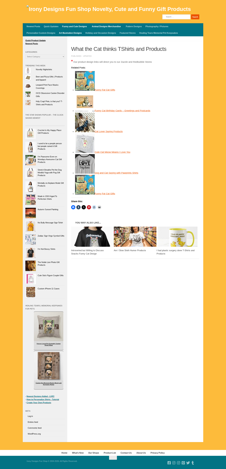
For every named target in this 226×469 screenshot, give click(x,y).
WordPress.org (34, 434)
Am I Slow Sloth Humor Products (130, 250)
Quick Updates (51, 26)
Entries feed (33, 422)
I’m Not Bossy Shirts (46, 249)
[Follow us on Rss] (197, 463)
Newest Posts (33, 26)
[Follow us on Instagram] (178, 463)
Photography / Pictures (156, 26)
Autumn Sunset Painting (48, 209)
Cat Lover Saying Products (109, 131)
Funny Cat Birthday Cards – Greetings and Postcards (122, 110)
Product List (110, 453)
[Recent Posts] (55, 123)
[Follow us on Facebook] (169, 463)
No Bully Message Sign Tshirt (50, 222)
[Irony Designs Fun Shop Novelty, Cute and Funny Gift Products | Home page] (109, 9)
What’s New (78, 453)
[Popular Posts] (35, 123)
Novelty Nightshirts (44, 69)
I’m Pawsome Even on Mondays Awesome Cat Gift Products (50, 159)
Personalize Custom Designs (41, 33)
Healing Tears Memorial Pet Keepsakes (158, 33)
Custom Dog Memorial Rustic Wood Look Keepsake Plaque (49, 383)
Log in (30, 416)
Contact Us (126, 453)
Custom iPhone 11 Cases (49, 288)
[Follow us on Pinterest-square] (183, 463)
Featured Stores (128, 33)
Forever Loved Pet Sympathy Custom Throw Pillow (49, 344)
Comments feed (34, 428)
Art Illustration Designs (70, 33)
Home (64, 453)
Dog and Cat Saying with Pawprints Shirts (116, 173)
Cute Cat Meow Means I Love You (112, 152)
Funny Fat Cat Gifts (105, 90)
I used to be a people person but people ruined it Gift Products (50, 146)
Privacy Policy (158, 453)
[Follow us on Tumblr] (193, 463)
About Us (141, 453)
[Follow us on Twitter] (188, 463)
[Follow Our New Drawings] (174, 463)
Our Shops (93, 453)
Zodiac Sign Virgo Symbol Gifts (51, 236)
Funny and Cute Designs (74, 26)
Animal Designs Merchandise (106, 26)
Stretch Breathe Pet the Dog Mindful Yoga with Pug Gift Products (50, 172)
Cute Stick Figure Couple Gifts (51, 275)
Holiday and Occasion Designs (100, 33)
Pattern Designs (134, 26)
